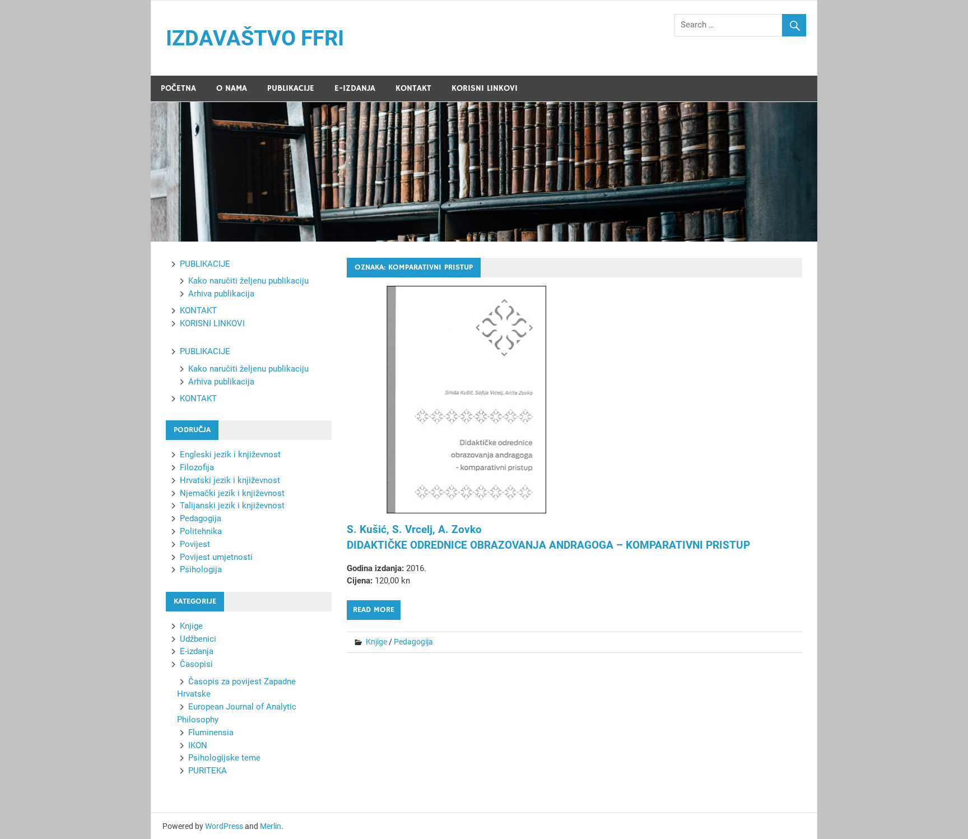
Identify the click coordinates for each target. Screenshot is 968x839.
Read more (373, 610)
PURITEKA (207, 771)
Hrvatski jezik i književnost (230, 480)
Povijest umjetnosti (216, 557)
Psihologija (201, 569)
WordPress (224, 826)
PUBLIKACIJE (290, 88)
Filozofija (197, 467)
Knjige (376, 641)
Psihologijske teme (224, 758)
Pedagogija (413, 641)
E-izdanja (196, 651)
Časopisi (196, 664)
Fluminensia (211, 732)
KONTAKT (413, 88)
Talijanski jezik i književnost (232, 505)
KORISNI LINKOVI (485, 88)
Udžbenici (198, 639)
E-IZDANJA (354, 88)
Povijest (195, 544)
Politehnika (201, 531)
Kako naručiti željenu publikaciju (248, 281)
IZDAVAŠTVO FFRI (255, 38)
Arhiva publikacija (221, 294)
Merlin (270, 826)
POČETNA (178, 88)
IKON (197, 745)
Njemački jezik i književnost (232, 493)
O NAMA (231, 88)
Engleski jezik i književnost (230, 454)
